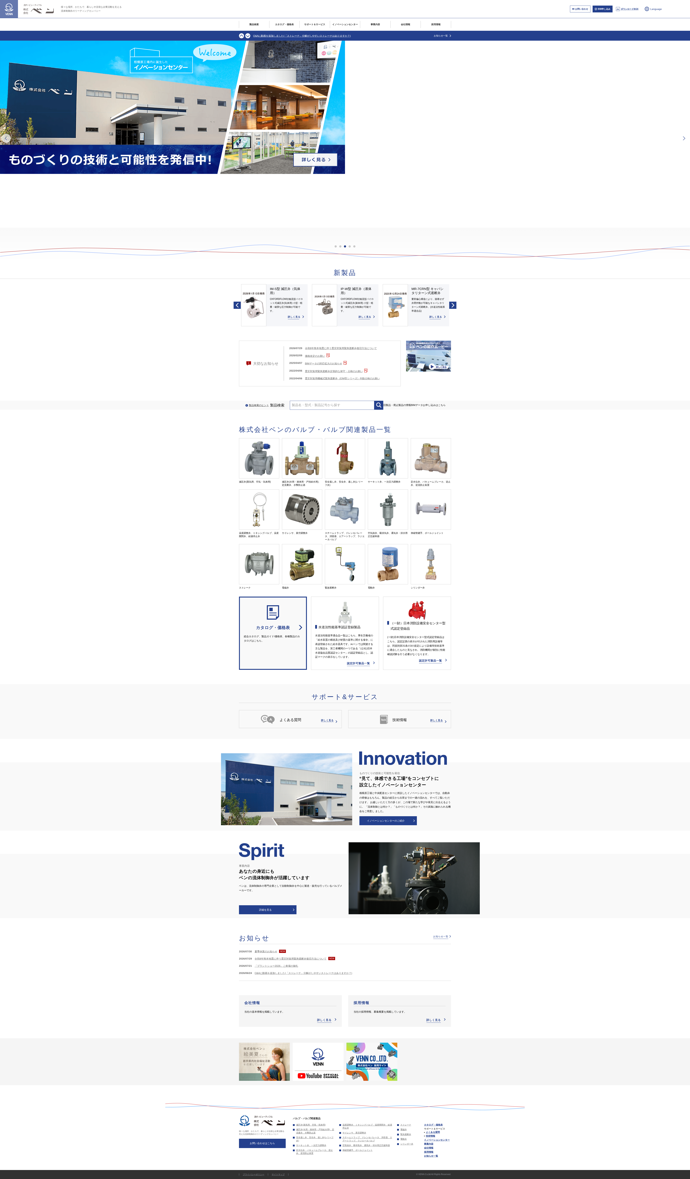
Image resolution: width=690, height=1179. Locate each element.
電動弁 (403, 1139)
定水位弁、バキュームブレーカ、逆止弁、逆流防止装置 (314, 1152)
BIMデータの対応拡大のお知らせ (323, 363)
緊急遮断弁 (405, 1134)
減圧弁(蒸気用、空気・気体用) (311, 1125)
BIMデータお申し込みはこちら (428, 405)
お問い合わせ (581, 9)
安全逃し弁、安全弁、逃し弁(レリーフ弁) (315, 1139)
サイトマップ (278, 1174)
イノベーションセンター (345, 24)
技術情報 (430, 1136)
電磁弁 (403, 1129)
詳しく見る (324, 1019)
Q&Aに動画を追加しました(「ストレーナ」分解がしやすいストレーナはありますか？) (303, 973)
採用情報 (436, 24)
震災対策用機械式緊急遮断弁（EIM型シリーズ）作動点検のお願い (342, 378)
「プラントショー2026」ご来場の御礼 (276, 965)
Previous (241, 35)
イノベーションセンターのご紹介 (386, 820)
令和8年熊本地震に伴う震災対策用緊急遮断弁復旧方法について (341, 348)
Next (247, 35)
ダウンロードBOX (629, 9)
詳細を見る (265, 909)
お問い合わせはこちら (262, 1143)
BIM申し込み (604, 9)
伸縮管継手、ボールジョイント (357, 1150)
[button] (6, 138)
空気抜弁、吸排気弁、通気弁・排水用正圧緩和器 (366, 1145)
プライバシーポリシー (253, 1174)
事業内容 (375, 24)
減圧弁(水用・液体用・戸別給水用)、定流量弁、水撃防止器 (315, 1131)
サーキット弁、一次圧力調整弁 (311, 1145)
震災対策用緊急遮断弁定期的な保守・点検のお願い (334, 371)
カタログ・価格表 (284, 24)
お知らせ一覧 (441, 35)
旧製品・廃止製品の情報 (397, 405)
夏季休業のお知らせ (266, 951)
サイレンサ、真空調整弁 (354, 1133)
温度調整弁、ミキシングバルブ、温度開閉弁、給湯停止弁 (367, 1126)
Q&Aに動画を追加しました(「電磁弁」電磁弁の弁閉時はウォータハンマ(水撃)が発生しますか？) (308, 34)
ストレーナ (405, 1125)
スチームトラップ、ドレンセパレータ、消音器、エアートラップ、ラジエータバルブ (367, 1139)
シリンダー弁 (406, 1144)
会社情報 (405, 24)
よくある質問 (433, 1132)
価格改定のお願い (315, 356)
